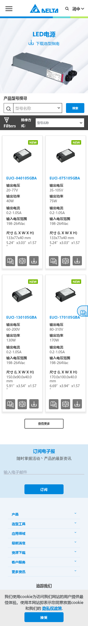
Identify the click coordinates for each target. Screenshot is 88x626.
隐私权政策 (52, 608)
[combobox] (37, 108)
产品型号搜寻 (15, 98)
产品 (15, 514)
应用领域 (18, 533)
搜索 (75, 108)
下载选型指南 (47, 43)
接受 (44, 617)
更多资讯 (18, 571)
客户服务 (18, 562)
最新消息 (18, 543)
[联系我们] (82, 311)
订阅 (44, 489)
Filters (10, 125)
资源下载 (18, 552)
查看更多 (44, 423)
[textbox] (37, 108)
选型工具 (18, 523)
